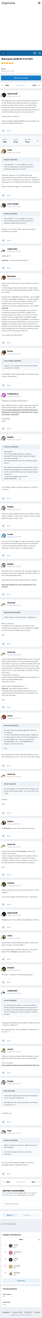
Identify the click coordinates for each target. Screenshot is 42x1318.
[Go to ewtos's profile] (4, 717)
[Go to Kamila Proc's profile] (10, 1253)
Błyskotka (11, 276)
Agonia (10, 821)
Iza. (4, 69)
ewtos (10, 716)
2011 (12, 71)
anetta (10, 1049)
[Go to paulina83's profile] (10, 1266)
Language (5, 1312)
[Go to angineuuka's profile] (4, 250)
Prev (7, 85)
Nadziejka (17, 1273)
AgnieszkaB (12, 94)
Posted (14, 96)
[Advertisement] (21, 28)
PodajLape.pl (12, 394)
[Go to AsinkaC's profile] (4, 884)
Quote (9, 131)
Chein (9, 936)
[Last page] (39, 85)
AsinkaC (10, 883)
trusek (10, 534)
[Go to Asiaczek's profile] (4, 604)
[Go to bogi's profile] (4, 1132)
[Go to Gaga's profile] (4, 151)
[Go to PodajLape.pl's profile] (4, 395)
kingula (10, 437)
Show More (21, 1280)
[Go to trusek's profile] (4, 535)
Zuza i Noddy (13, 204)
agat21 (16, 1259)
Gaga (9, 150)
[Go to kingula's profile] (4, 438)
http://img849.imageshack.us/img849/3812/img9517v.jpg (20, 1065)
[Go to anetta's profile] (4, 1050)
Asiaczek (11, 603)
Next (35, 85)
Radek (16, 1245)
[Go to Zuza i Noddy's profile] (4, 205)
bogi (9, 1130)
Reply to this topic (21, 78)
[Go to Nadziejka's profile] (10, 1273)
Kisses (10, 351)
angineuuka (12, 249)
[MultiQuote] (3, 130)
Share (10, 1215)
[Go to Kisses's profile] (4, 352)
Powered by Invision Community (21, 1315)
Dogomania (8, 3)
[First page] (2, 85)
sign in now (12, 1195)
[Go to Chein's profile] (4, 937)
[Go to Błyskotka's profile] (4, 278)
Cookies (37, 1312)
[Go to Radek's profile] (10, 1246)
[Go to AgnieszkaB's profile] (4, 95)
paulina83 (17, 1266)
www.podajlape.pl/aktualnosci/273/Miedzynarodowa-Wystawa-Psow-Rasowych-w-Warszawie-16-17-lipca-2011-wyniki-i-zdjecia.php (20, 412)
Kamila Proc (18, 1252)
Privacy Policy (17, 1312)
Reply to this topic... (13, 1204)
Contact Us (28, 1312)
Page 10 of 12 (20, 85)
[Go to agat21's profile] (10, 1260)
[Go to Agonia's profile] (4, 823)
